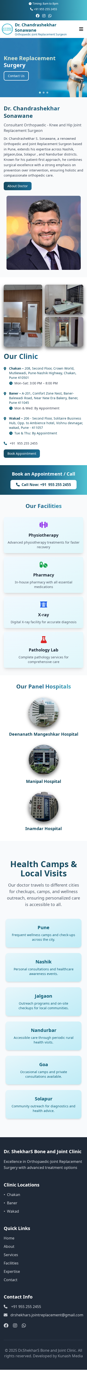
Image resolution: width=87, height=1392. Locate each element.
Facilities (11, 1263)
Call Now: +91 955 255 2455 (46, 484)
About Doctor (17, 186)
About (9, 1246)
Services (11, 1254)
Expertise (12, 1271)
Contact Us (16, 76)
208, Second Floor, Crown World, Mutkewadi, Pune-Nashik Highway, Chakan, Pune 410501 (42, 373)
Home (9, 1238)
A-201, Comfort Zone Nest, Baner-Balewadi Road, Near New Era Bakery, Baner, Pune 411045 (43, 398)
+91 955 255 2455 (45, 9)
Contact (10, 1279)
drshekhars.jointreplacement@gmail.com (46, 1314)
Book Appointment (21, 453)
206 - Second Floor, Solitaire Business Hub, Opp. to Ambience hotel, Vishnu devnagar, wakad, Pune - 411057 (46, 423)
